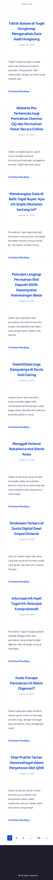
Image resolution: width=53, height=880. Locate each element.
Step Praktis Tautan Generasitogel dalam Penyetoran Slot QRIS (26, 762)
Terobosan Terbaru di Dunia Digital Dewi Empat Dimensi (26, 528)
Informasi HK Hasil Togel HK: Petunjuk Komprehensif (26, 604)
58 (38, 837)
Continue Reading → (20, 91)
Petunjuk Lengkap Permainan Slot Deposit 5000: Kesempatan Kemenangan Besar (26, 285)
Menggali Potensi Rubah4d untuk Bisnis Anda (26, 449)
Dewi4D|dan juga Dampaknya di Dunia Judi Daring (26, 369)
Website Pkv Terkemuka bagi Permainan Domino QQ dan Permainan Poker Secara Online (26, 118)
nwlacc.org (26, 4)
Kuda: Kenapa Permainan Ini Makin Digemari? (26, 683)
